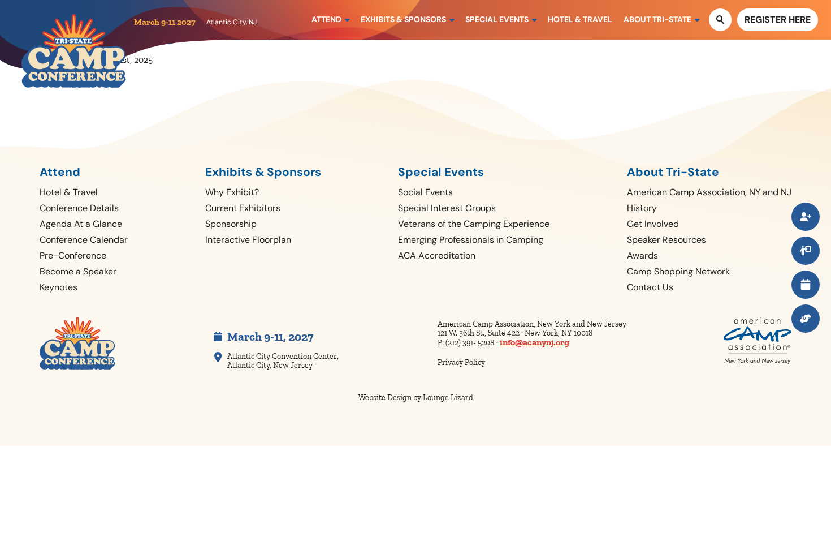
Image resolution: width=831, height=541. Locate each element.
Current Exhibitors (242, 208)
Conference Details (79, 208)
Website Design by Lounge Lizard (415, 397)
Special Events (441, 172)
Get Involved (653, 224)
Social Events (425, 192)
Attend (60, 172)
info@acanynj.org (534, 342)
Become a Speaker (78, 271)
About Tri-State (673, 172)
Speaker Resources (666, 240)
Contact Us (650, 287)
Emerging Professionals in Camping (470, 240)
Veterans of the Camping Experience (473, 224)
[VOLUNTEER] (805, 318)
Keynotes (58, 287)
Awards (642, 255)
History (642, 208)
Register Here (778, 19)
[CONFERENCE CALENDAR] (805, 284)
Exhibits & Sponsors (263, 172)
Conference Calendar (84, 240)
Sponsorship (231, 224)
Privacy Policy (461, 362)
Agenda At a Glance (81, 224)
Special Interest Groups (447, 208)
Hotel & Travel (69, 192)
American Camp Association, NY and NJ (709, 192)
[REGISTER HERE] (805, 217)
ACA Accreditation (436, 255)
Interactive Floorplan (248, 240)
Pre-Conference (73, 255)
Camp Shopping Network (678, 271)
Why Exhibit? (232, 192)
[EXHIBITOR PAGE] (805, 251)
